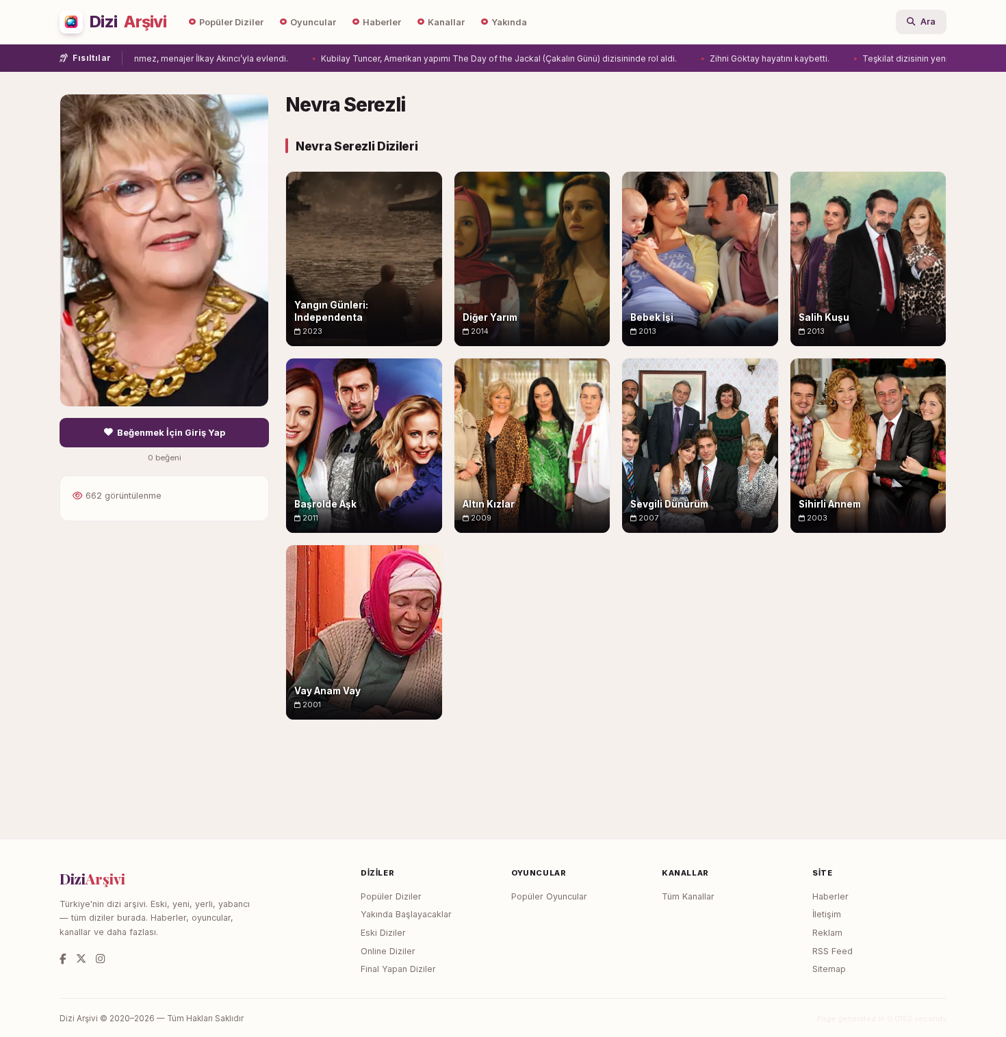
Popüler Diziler (231, 22)
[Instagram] (100, 958)
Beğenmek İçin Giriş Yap (171, 433)
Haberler (382, 22)
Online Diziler (388, 951)
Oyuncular (313, 22)
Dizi (128, 21)
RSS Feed (832, 951)
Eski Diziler (383, 933)
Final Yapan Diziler (398, 969)
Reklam (827, 933)
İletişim (826, 914)
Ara (928, 21)
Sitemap (829, 969)
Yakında (509, 22)
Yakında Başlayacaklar (406, 914)
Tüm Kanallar (688, 896)
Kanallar (446, 22)
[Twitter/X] (81, 958)
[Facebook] (63, 958)
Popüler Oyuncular (549, 896)
